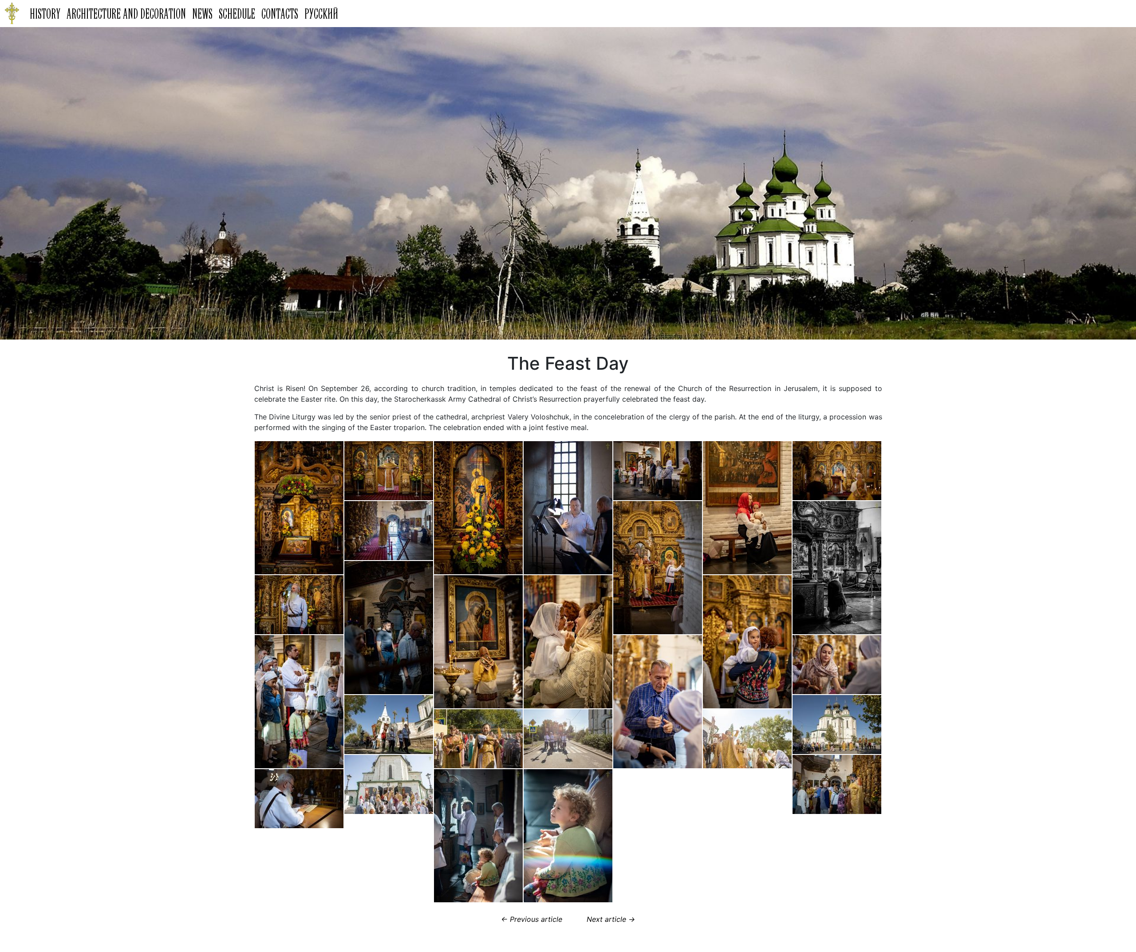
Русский (321, 13)
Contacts (279, 13)
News (202, 13)
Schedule (237, 13)
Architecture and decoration (126, 13)
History (45, 13)
